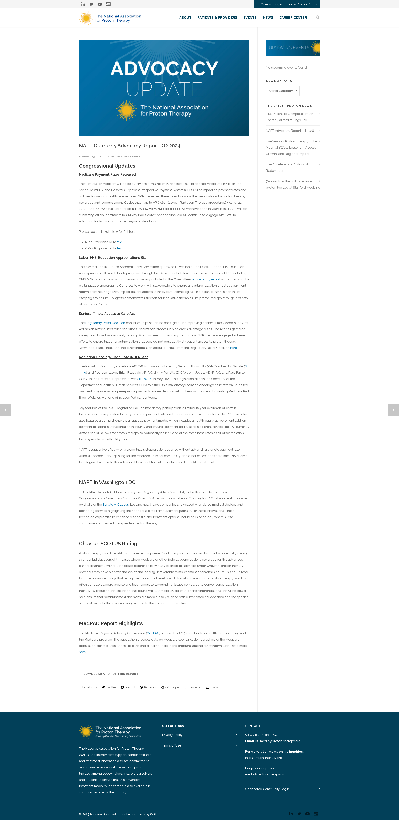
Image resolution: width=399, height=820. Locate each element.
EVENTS (250, 18)
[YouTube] (100, 4)
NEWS (268, 18)
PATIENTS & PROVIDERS (217, 18)
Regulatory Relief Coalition (105, 323)
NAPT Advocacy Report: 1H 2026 (290, 131)
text (119, 242)
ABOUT (185, 18)
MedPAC (153, 633)
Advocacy (114, 156)
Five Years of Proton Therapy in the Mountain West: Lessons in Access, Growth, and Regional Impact (291, 147)
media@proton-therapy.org (280, 741)
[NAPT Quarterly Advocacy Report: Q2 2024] (164, 88)
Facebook (89, 687)
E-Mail (214, 687)
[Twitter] (91, 4)
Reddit (130, 687)
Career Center (293, 18)
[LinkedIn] (83, 4)
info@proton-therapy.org (263, 758)
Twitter (111, 687)
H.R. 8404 (144, 379)
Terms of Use (171, 745)
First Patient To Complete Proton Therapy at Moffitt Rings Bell (290, 117)
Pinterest (150, 687)
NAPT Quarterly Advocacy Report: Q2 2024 (129, 146)
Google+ (173, 687)
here (233, 348)
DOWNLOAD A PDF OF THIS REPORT (111, 674)
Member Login (271, 4)
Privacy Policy (172, 735)
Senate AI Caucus (116, 504)
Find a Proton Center (302, 4)
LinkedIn (194, 687)
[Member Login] (108, 4)
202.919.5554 (267, 735)
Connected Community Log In (267, 789)
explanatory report (206, 279)
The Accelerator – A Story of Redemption (287, 168)
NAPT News (132, 156)
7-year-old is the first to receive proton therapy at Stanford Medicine (293, 184)
